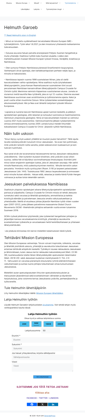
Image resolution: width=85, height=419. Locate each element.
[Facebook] (32, 404)
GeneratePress (49, 416)
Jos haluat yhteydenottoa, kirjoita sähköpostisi (33, 353)
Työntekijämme (70, 3)
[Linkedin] (53, 404)
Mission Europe (21, 3)
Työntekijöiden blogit (54, 9)
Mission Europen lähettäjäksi (49, 293)
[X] (42, 404)
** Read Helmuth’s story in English (20, 35)
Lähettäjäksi (25, 9)
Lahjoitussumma (32, 330)
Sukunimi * (17, 344)
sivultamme (47, 305)
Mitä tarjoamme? (52, 3)
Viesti (14, 362)
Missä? (36, 3)
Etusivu (9, 3)
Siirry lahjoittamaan (42, 377)
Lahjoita (36, 9)
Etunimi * (16, 336)
